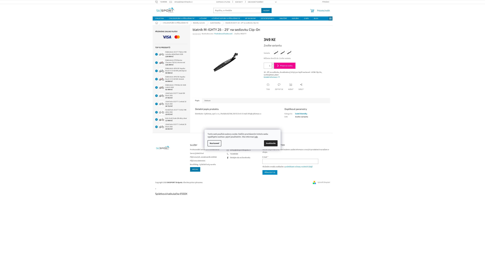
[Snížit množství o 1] (272, 67)
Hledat (266, 10)
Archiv (195, 169)
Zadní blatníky (301, 114)
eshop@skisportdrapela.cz (240, 150)
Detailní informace (270, 77)
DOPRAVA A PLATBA (223, 2)
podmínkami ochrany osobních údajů (299, 166)
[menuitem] (159, 18)
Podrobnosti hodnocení (223, 34)
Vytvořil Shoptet (324, 182)
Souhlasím (271, 143)
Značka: (240, 34)
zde (256, 136)
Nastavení (214, 143)
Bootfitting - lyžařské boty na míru (203, 164)
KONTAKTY (239, 2)
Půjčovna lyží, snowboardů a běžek (203, 157)
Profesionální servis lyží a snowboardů (204, 149)
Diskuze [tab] (207, 100)
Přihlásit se (269, 172)
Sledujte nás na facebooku (240, 157)
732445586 (234, 154)
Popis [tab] (197, 100)
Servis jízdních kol (197, 153)
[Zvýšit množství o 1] (272, 64)
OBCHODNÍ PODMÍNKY (255, 2)
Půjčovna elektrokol (197, 161)
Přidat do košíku (286, 66)
